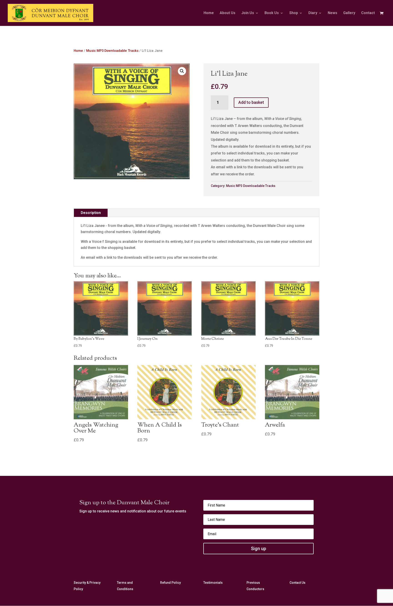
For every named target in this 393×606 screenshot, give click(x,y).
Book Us (272, 13)
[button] (182, 71)
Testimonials (213, 582)
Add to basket (251, 102)
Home (209, 13)
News (332, 13)
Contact (368, 13)
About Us (227, 13)
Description (91, 213)
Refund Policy (170, 582)
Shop (293, 13)
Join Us (247, 13)
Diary (312, 13)
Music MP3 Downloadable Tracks (112, 51)
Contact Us (297, 582)
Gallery (349, 13)
